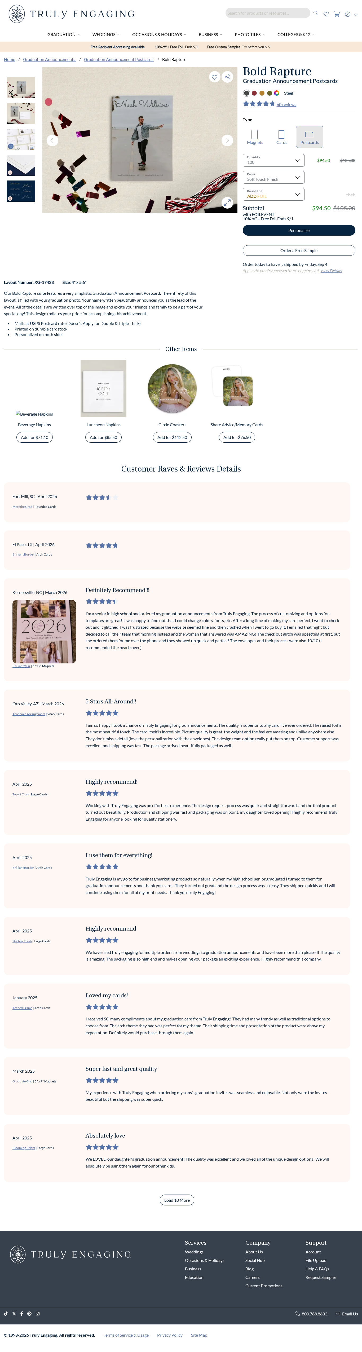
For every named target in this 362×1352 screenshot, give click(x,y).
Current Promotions (263, 1285)
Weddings (103, 34)
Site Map (199, 1334)
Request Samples (321, 1277)
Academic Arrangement (28, 714)
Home (9, 59)
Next (227, 140)
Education (194, 1277)
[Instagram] (40, 1313)
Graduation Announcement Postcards (119, 59)
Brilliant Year (21, 666)
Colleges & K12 (293, 34)
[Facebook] (23, 1313)
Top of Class (20, 794)
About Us (254, 1251)
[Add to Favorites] (214, 76)
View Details (331, 270)
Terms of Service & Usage (126, 1334)
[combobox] (273, 13)
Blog (249, 1268)
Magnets (255, 142)
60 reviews (286, 104)
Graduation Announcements (49, 59)
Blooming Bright (23, 1148)
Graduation (61, 34)
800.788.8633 (314, 1313)
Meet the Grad (22, 507)
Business (208, 34)
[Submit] (315, 13)
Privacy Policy (170, 1334)
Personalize (299, 230)
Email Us (350, 1313)
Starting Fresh (22, 941)
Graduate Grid (22, 1081)
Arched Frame (22, 1008)
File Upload (316, 1260)
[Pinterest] (31, 1313)
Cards (281, 142)
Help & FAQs (317, 1268)
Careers (252, 1277)
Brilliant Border (23, 554)
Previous (52, 140)
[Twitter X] (16, 1313)
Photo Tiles (248, 34)
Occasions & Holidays (157, 34)
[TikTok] (8, 1313)
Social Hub (255, 1260)
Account (313, 1251)
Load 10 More (177, 1200)
